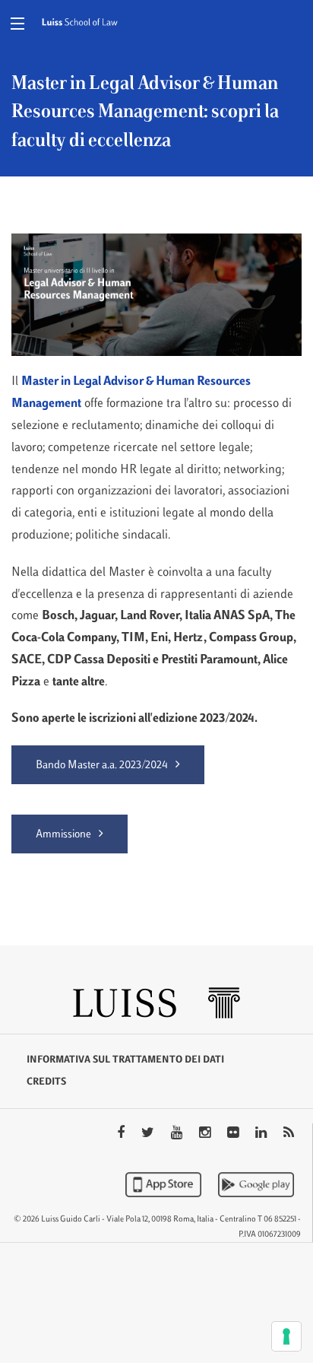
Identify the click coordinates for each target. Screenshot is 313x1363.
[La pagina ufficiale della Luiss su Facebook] (122, 1134)
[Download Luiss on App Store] (164, 1184)
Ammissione (63, 834)
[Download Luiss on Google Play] (256, 1184)
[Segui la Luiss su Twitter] (149, 1134)
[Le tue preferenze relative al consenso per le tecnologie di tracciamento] (286, 1336)
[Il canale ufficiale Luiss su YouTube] (178, 1134)
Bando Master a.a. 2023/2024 (102, 765)
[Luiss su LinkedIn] (262, 1134)
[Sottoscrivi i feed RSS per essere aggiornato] (288, 1134)
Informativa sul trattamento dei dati (125, 1060)
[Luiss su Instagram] (206, 1134)
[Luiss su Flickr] (234, 1134)
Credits (46, 1082)
